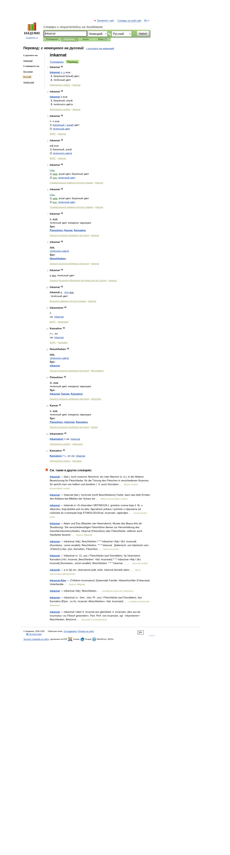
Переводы (69, 39)
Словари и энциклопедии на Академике (73, 27)
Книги (86, 39)
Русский (27, 77)
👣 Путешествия (34, 634)
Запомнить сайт (105, 20)
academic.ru (32, 38)
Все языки (28, 71)
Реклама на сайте (86, 631)
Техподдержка (70, 631)
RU (145, 20)
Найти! (143, 33)
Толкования (52, 39)
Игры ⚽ (102, 39)
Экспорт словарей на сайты (36, 639)
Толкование (57, 61)
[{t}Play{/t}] (62, 66)
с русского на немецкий (100, 48)
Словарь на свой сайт (129, 20)
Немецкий (28, 61)
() (66, 292)
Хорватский (28, 82)
